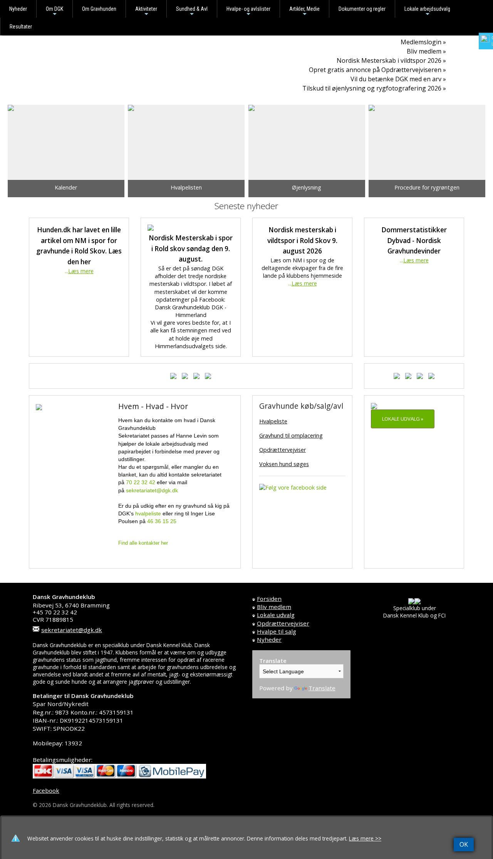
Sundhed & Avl (192, 12)
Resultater (21, 26)
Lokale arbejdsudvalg (427, 12)
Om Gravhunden (99, 9)
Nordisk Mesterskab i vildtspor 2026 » (391, 60)
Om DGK (54, 12)
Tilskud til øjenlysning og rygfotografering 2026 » (374, 88)
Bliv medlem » (426, 51)
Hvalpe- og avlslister (248, 12)
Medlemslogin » (423, 42)
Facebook (46, 790)
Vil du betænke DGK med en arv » (398, 79)
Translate (322, 688)
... (79, 271)
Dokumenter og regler (362, 9)
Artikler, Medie (304, 12)
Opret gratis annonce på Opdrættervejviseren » (377, 69)
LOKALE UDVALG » (402, 418)
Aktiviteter (146, 12)
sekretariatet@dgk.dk (71, 630)
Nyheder (18, 9)
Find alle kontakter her (143, 543)
